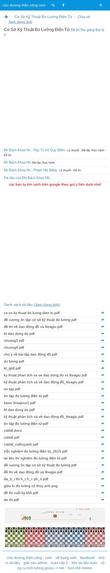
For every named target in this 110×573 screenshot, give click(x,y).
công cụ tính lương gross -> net (61, 565)
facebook (87, 558)
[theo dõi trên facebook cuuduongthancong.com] (63, 5)
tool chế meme (80, 568)
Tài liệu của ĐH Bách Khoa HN (27, 178)
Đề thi (75, 30)
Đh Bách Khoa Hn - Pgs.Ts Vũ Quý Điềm (34, 150)
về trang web (66, 558)
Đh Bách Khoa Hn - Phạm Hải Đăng (30, 170)
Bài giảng (87, 30)
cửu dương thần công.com (24, 5)
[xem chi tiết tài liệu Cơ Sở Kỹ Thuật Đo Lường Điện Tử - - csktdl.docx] (102, 430)
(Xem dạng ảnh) (47, 305)
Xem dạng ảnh (20, 22)
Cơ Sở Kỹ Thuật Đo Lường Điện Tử (43, 17)
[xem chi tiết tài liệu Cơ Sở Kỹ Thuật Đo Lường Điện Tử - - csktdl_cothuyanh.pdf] (102, 444)
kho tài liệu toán (84, 563)
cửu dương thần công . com (29, 558)
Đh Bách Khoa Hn (17, 162)
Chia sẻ (84, 17)
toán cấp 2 (59, 563)
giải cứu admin (35, 563)
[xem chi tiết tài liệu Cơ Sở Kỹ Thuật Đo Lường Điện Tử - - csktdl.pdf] (102, 437)
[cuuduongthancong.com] (53, 5)
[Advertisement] (55, 91)
